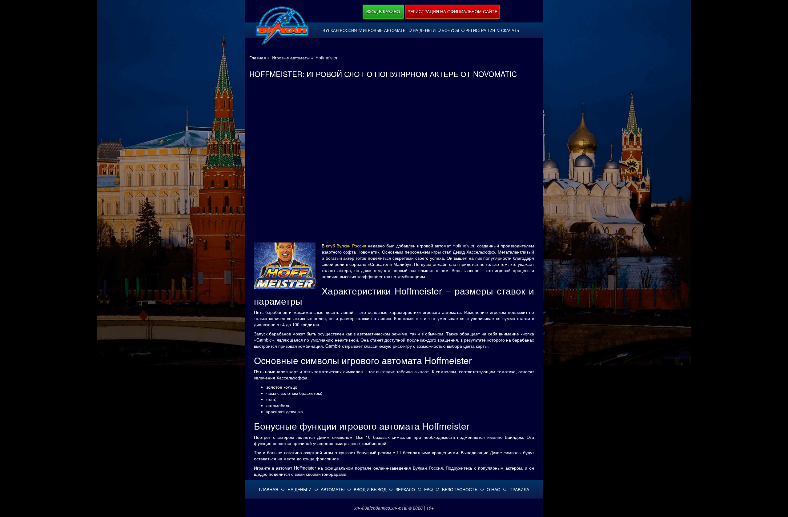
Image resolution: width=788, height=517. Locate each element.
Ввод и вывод (370, 489)
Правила (519, 489)
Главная (268, 489)
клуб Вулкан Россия (346, 245)
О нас (493, 489)
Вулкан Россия (340, 30)
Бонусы (450, 30)
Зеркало (405, 489)
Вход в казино (383, 11)
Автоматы (332, 489)
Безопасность (459, 489)
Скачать (510, 30)
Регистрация (480, 30)
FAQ (428, 489)
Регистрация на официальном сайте (452, 11)
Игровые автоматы (385, 30)
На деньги (424, 30)
